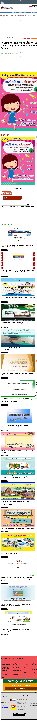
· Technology (4, 663)
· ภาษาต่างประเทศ (16, 667)
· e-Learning (4, 666)
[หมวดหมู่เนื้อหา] (24, 15)
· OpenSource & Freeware (7, 669)
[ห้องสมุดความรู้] (17, 15)
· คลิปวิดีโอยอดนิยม (26, 667)
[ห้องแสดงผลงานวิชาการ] (30, 15)
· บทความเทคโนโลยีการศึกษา (6, 664)
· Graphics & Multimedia (6, 667)
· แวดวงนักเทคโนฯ (5, 677)
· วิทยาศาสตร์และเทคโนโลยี (17, 666)
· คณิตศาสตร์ (15, 664)
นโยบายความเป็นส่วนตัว (4, 1)
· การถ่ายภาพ (4, 671)
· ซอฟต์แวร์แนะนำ (5, 670)
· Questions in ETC (5, 676)
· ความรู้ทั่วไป (15, 663)
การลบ (17, 206)
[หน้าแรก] (2, 15)
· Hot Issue (4, 673)
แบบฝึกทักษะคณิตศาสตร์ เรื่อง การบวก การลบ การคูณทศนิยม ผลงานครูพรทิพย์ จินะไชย (15, 204)
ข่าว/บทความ (34, 38)
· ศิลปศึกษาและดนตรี (16, 673)
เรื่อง (11, 206)
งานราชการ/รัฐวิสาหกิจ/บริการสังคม (9, 38)
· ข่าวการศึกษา (25, 663)
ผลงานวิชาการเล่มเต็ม (26, 38)
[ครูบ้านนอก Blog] (12, 15)
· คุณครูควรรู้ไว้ (34, 669)
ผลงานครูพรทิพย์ (27, 206)
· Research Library (5, 674)
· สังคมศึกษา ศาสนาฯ (16, 671)
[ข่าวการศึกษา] (7, 15)
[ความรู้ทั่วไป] (2, 16)
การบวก (13, 206)
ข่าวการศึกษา (3, 37)
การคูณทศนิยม (21, 206)
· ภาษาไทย (14, 669)
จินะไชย (32, 206)
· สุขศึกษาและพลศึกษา (17, 670)
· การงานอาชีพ (15, 674)
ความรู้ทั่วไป (9, 37)
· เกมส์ (24, 670)
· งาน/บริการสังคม (26, 666)
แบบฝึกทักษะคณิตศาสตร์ (5, 206)
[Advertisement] (18, 216)
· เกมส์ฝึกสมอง (25, 672)
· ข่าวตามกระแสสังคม (26, 664)
